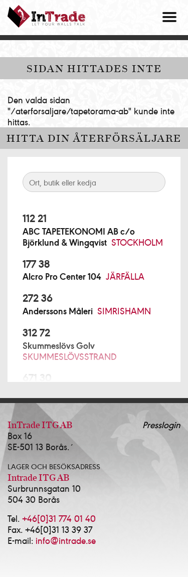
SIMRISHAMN (124, 310)
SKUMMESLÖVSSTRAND (70, 356)
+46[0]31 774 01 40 (59, 518)
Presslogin (161, 424)
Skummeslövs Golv (59, 345)
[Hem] (46, 16)
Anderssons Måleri (58, 310)
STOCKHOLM (137, 242)
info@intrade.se (66, 540)
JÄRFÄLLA (125, 276)
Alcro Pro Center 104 (62, 276)
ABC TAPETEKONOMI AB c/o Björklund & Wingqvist (79, 237)
